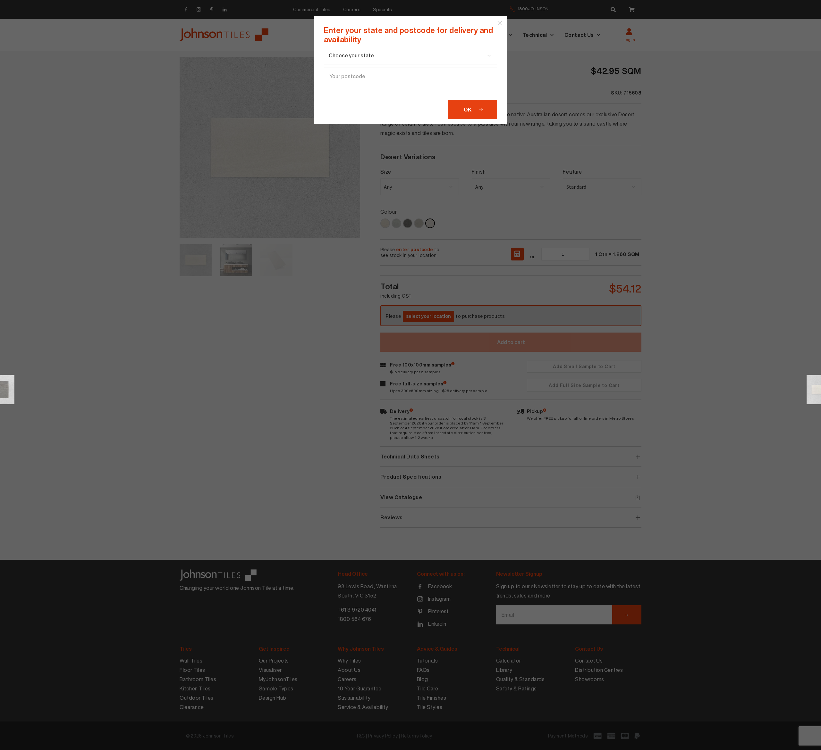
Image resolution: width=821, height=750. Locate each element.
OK (467, 109)
